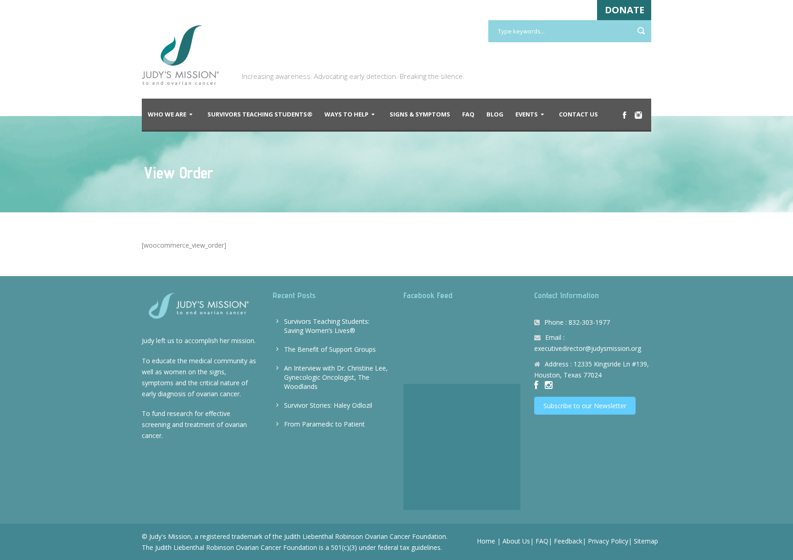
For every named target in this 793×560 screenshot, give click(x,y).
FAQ (468, 114)
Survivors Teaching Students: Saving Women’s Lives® (326, 326)
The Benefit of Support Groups (330, 349)
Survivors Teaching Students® (260, 114)
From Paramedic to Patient (324, 424)
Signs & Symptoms (420, 114)
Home (486, 541)
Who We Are (167, 114)
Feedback (568, 541)
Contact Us (578, 114)
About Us (516, 541)
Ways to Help (346, 114)
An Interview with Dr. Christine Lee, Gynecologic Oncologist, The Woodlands (336, 377)
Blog (494, 114)
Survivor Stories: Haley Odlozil (328, 405)
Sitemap (646, 541)
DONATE (624, 10)
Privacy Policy (608, 541)
